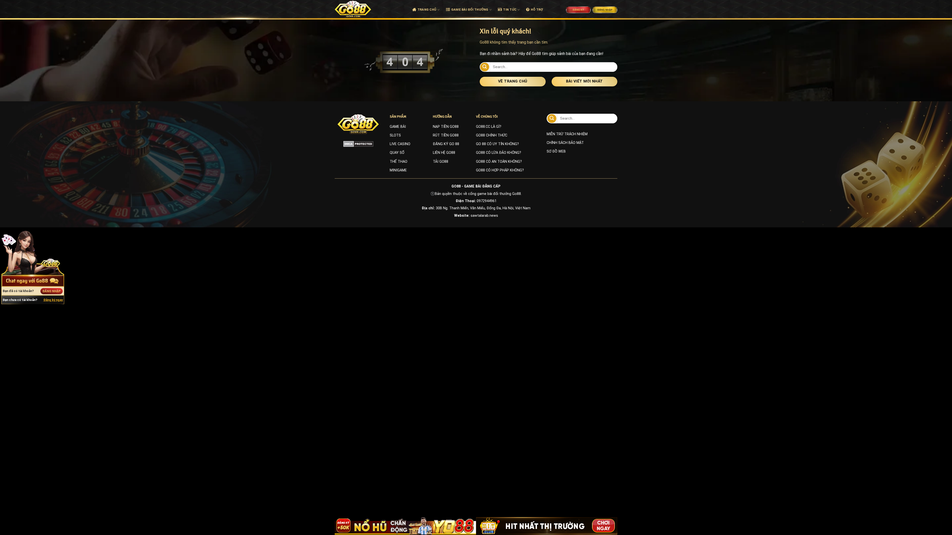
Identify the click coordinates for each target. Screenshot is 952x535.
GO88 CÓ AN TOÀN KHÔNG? (499, 162)
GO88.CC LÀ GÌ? (488, 127)
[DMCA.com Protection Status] (358, 144)
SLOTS (395, 135)
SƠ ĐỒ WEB (556, 151)
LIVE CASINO (400, 144)
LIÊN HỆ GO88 (444, 153)
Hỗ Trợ (537, 9)
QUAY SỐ (397, 153)
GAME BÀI (398, 127)
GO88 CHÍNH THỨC (491, 135)
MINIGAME (398, 170)
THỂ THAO (398, 162)
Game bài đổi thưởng (469, 9)
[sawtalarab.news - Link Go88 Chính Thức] (359, 9)
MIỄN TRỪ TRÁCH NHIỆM (567, 134)
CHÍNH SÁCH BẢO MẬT (565, 143)
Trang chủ (426, 9)
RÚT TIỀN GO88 (446, 135)
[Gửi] (484, 67)
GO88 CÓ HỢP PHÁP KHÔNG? (500, 170)
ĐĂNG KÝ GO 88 (446, 144)
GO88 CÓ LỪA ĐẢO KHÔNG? (498, 153)
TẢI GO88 (440, 162)
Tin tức (509, 9)
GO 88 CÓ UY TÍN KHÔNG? (497, 144)
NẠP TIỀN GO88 (446, 127)
